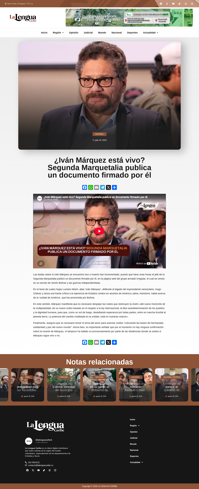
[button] (58, 32)
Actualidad (149, 32)
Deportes (132, 32)
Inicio (44, 32)
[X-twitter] (167, 3)
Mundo (102, 32)
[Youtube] (173, 3)
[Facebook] (161, 3)
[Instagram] (192, 3)
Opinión (73, 32)
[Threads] (185, 3)
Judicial (88, 32)
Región (57, 32)
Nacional (117, 32)
